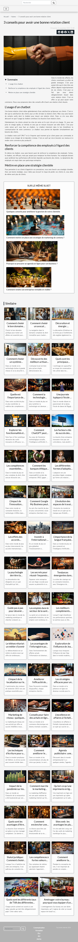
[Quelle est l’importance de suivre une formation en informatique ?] (15, 385)
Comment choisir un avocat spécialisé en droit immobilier (39, 328)
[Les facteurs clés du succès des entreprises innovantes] (63, 420)
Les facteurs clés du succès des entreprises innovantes (62, 435)
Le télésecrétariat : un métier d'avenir (15, 645)
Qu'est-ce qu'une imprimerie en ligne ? (62, 789)
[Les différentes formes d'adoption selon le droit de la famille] (63, 456)
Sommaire (12, 79)
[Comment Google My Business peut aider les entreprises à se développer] (39, 491)
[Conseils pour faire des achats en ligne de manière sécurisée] (39, 705)
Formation (39, 930)
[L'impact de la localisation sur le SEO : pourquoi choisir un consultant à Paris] (15, 669)
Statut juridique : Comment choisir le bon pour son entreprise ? (15, 862)
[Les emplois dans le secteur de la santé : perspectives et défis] (39, 598)
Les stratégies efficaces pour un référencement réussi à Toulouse (63, 684)
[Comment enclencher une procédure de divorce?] (39, 812)
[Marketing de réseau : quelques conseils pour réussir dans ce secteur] (15, 705)
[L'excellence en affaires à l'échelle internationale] (63, 705)
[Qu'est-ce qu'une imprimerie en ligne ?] (63, 776)
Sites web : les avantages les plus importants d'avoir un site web (62, 826)
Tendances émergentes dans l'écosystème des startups (63, 577)
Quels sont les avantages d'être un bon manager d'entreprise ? (15, 826)
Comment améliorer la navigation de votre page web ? (62, 862)
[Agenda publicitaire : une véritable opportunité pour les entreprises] (63, 740)
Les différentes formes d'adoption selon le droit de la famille (62, 470)
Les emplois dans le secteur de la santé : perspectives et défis (39, 613)
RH (39, 936)
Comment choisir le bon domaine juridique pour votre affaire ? (15, 328)
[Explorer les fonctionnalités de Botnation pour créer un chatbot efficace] (15, 420)
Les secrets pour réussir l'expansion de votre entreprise (39, 577)
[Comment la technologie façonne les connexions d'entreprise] (39, 385)
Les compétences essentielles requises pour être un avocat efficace (15, 470)
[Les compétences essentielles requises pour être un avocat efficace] (15, 456)
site (63, 116)
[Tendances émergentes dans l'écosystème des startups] (63, 563)
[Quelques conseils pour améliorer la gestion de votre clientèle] (33, 199)
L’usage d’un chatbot (15, 84)
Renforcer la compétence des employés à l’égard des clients (29, 88)
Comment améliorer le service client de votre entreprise (39, 755)
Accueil (6, 16)
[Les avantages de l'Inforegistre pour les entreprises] (39, 634)
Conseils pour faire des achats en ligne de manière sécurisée (39, 719)
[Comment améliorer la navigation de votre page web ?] (63, 847)
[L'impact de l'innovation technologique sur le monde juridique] (15, 491)
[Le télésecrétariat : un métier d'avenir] (15, 634)
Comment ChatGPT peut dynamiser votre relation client (39, 435)
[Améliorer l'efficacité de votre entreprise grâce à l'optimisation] (39, 669)
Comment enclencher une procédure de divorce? (39, 826)
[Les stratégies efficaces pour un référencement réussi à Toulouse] (63, 669)
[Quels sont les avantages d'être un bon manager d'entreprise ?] (15, 812)
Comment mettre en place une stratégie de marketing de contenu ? (35, 237)
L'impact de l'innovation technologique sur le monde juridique (15, 506)
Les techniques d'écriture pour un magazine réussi (15, 753)
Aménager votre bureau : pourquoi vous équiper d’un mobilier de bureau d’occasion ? (57, 904)
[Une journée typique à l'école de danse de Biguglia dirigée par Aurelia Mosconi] (63, 385)
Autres (13, 16)
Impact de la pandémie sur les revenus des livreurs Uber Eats (15, 790)
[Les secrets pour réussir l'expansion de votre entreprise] (39, 563)
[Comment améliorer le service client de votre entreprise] (39, 740)
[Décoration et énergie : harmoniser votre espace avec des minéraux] (63, 313)
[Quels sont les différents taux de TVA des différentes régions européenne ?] (21, 886)
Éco (39, 933)
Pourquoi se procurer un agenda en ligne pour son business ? (31, 263)
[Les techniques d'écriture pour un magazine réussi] (15, 740)
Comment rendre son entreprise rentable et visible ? (28, 289)
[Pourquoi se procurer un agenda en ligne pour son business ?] (31, 251)
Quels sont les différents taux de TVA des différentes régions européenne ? (21, 902)
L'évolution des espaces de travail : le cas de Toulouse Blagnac (62, 506)
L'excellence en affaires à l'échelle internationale (62, 717)
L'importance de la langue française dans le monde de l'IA (62, 541)
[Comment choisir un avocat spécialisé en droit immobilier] (39, 313)
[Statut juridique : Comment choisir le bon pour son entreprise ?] (15, 847)
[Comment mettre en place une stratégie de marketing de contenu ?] (35, 225)
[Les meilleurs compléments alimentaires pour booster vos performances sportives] (63, 598)
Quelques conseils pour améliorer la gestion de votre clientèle (33, 211)
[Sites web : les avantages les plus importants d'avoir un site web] (63, 812)
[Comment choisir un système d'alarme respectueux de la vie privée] (15, 349)
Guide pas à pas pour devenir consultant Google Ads (15, 612)
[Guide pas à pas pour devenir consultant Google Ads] (15, 598)
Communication (39, 928)
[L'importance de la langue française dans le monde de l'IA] (63, 527)
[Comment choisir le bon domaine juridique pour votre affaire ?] (15, 313)
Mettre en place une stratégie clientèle (21, 92)
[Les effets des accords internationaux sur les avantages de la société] (15, 527)
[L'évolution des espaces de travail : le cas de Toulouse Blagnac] (63, 491)
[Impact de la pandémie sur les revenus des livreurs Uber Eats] (15, 776)
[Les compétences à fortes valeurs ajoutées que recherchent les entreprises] (39, 847)
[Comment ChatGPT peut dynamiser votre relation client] (39, 420)
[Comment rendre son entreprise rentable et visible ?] (28, 277)
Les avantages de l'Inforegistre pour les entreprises (39, 646)
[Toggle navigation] (6, 9)
